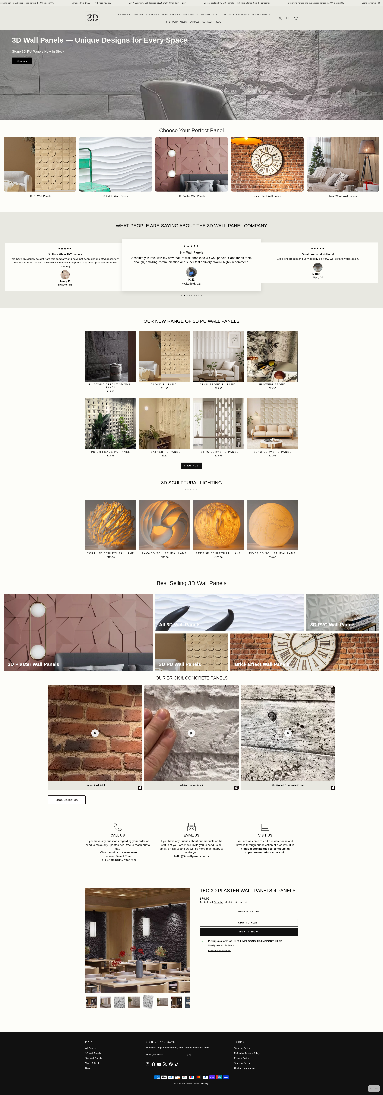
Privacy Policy (241, 1058)
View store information (219, 950)
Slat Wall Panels (93, 1058)
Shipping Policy (242, 1048)
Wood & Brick (92, 1063)
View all (191, 466)
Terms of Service (243, 1063)
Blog (87, 1068)
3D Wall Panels (93, 1053)
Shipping (218, 902)
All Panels (90, 1048)
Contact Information (244, 1068)
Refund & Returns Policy (247, 1053)
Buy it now (248, 932)
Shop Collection (67, 800)
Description (249, 911)
